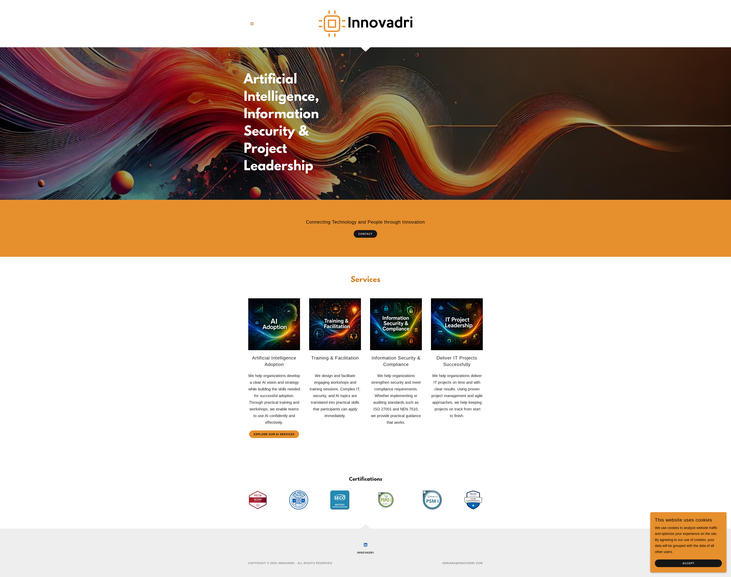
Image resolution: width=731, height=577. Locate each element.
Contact (365, 233)
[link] (366, 23)
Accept (688, 563)
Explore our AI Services (274, 434)
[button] (252, 23)
